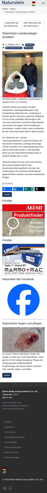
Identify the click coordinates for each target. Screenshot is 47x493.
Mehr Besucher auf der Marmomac (32, 24)
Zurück (7, 194)
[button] (7, 189)
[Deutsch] (33, 2)
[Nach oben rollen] (43, 489)
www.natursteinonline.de (13, 409)
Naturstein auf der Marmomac (11, 24)
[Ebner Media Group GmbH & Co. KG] (13, 2)
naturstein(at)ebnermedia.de (15, 406)
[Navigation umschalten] (43, 3)
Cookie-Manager (12, 457)
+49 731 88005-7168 (11, 403)
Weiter (7, 375)
